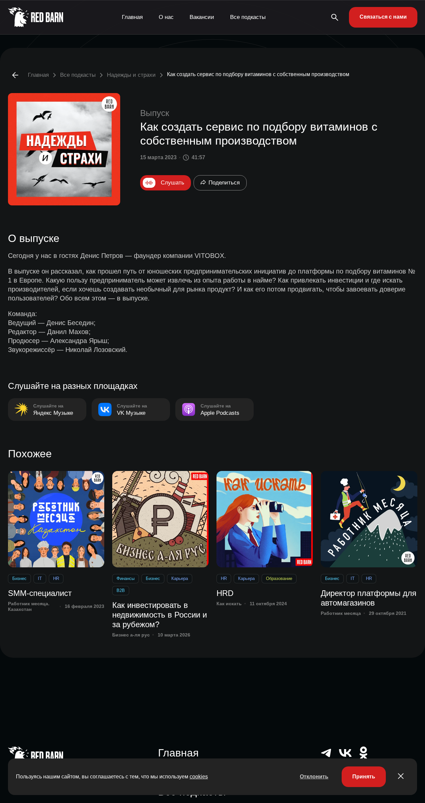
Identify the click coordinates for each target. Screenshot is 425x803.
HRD (224, 593)
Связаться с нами (383, 17)
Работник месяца (341, 613)
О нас (166, 17)
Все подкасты (248, 17)
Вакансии (202, 17)
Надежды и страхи (131, 75)
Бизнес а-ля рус (131, 634)
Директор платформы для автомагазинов (368, 598)
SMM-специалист (40, 593)
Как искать (229, 603)
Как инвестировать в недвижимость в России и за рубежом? (159, 615)
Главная (132, 17)
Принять (363, 776)
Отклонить (314, 776)
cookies (199, 776)
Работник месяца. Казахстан (28, 606)
